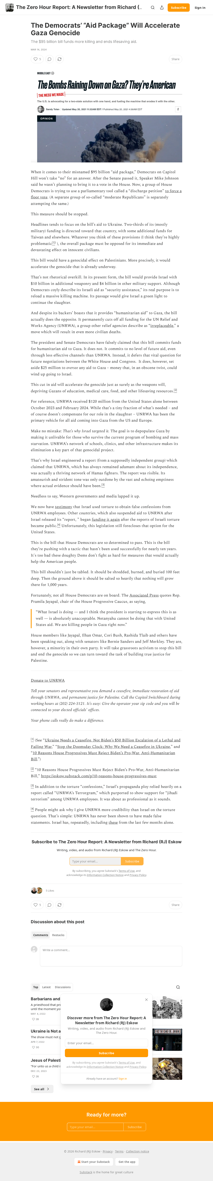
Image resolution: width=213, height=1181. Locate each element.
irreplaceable (161, 326)
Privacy (108, 1151)
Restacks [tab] (58, 935)
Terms (119, 1151)
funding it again (106, 520)
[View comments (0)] (49, 59)
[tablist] (49, 935)
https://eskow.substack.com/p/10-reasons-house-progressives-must (99, 776)
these (113, 823)
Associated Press (144, 595)
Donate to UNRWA (48, 681)
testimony (63, 507)
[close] (146, 999)
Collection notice (137, 1151)
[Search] (153, 7)
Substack (86, 1172)
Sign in (200, 7)
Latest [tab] (46, 987)
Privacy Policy (138, 1067)
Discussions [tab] (63, 987)
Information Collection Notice (105, 1067)
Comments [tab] (40, 935)
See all (39, 1089)
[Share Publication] (162, 7)
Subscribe (178, 7)
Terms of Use (127, 1062)
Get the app (127, 1162)
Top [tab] (35, 987)
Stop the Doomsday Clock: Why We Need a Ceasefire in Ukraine (113, 747)
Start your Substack (95, 1162)
